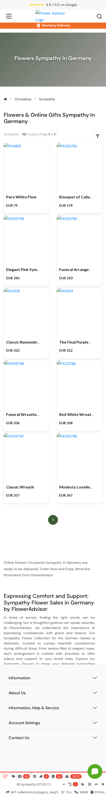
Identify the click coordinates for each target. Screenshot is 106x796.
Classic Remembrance (26, 342)
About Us (17, 692)
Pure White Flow (21, 196)
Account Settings (24, 722)
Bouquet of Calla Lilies (79, 196)
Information (19, 677)
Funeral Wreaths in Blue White (34, 414)
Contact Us (19, 737)
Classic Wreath (20, 487)
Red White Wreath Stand (82, 414)
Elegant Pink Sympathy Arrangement (39, 269)
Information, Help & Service (34, 707)
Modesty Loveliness (77, 487)
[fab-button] (95, 771)
